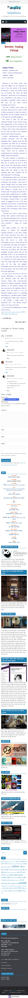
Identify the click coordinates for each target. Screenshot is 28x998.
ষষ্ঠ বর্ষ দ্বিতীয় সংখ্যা (19, 888)
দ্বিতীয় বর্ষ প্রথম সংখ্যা (16, 880)
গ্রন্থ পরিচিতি (3, 43)
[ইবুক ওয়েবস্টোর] (11, 775)
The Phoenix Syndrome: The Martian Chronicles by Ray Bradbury (14, 489)
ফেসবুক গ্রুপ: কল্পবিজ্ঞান (5, 979)
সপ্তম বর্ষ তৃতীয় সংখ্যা (9, 891)
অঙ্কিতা (17, 861)
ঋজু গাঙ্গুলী (21, 864)
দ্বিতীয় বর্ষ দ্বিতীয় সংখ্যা (8, 880)
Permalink (20, 338)
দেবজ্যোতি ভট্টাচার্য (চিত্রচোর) (15, 875)
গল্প (24, 867)
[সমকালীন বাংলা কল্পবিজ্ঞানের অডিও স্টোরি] (12, 802)
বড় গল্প (13, 888)
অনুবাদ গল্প (23, 862)
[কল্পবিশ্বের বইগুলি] (14, 744)
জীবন (14, 502)
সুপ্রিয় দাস (21, 891)
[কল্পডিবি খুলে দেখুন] (14, 576)
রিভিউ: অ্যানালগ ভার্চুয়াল (20, 322)
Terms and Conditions (5, 965)
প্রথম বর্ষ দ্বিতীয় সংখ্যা (19, 886)
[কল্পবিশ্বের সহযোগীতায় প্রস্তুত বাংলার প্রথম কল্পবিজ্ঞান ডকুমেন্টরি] (14, 716)
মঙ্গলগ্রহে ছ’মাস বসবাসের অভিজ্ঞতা (14, 531)
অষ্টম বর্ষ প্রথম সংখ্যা (13, 864)
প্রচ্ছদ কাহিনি (3, 886)
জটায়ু (21, 870)
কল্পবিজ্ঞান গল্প (9, 867)
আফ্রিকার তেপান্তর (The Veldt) (14, 523)
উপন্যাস (18, 864)
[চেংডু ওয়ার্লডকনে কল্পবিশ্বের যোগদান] (14, 550)
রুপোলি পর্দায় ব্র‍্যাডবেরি (14, 494)
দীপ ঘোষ (6, 875)
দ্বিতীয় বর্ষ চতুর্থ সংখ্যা (14, 877)
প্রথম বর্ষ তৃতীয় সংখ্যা (12, 886)
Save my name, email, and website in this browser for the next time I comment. (13, 454)
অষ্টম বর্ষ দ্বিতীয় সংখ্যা (5, 864)
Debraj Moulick (7, 312)
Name (3, 430)
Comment (4, 410)
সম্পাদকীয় (14, 539)
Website (3, 443)
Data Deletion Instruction (6, 968)
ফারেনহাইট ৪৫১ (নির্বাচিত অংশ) (14, 514)
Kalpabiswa (14, 13)
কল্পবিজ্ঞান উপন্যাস (4, 867)
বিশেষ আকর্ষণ (9, 888)
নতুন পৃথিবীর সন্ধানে (7, 318)
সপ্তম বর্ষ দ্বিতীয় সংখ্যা (12, 314)
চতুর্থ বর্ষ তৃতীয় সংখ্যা (6, 870)
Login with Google (12, 399)
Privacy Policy (4, 962)
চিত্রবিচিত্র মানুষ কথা (14, 535)
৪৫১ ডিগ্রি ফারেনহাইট (14, 527)
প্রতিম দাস (6, 886)
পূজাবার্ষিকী (22, 883)
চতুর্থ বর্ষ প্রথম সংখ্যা (16, 870)
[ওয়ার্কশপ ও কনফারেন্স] (11, 826)
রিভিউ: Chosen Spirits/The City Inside (14, 485)
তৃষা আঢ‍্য (15, 872)
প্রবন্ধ (4, 888)
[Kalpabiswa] (3, 22)
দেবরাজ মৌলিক (4, 314)
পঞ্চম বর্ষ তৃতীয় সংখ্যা (12, 883)
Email (3, 437)
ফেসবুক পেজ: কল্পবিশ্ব (5, 977)
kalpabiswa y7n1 (12, 861)
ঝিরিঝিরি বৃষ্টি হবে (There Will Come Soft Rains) (14, 518)
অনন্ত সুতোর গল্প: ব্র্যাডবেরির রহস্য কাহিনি (14, 498)
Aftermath (14, 506)
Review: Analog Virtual (14, 481)
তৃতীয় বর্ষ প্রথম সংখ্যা (10, 872)
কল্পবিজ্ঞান (25, 864)
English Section (15, 312)
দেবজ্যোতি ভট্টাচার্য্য (6, 878)
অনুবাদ (20, 861)
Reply (6, 346)
